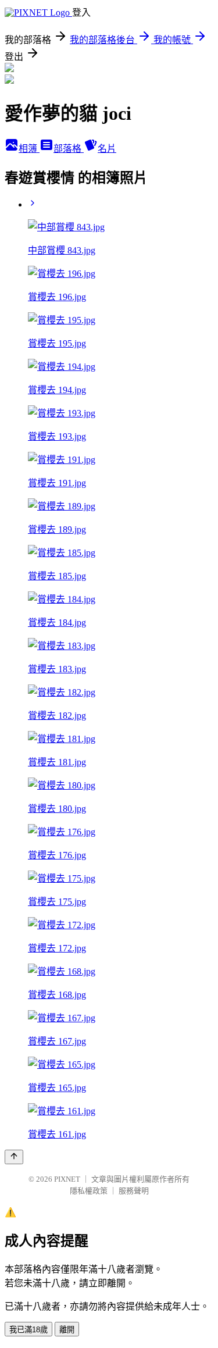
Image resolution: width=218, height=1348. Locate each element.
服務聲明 (134, 1190)
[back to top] (14, 1157)
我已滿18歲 (28, 1329)
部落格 (68, 149)
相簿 (29, 149)
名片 (107, 149)
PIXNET (67, 1179)
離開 (66, 1329)
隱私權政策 (89, 1190)
